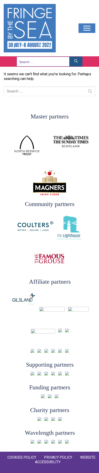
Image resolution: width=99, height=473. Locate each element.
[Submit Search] (76, 62)
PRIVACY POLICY (58, 457)
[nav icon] (87, 28)
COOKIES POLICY (21, 457)
